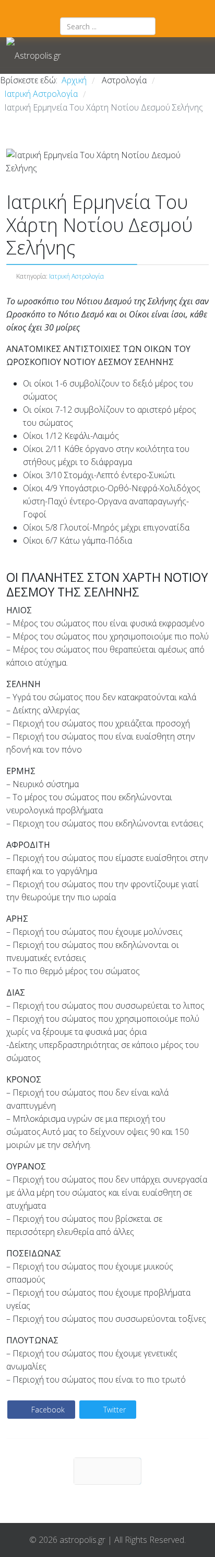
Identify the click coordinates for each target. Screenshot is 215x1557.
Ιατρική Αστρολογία (76, 276)
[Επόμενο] (107, 1471)
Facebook (47, 1410)
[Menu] (131, 55)
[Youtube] (121, 8)
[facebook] (94, 8)
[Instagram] (107, 8)
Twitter (113, 1410)
